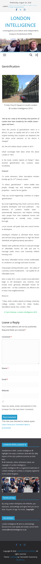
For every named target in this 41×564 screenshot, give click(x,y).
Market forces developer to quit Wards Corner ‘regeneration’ (23, 7)
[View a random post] (36, 55)
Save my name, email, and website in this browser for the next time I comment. (19, 408)
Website (5, 390)
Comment (7, 337)
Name (5, 368)
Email (5, 379)
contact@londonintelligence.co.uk (14, 530)
